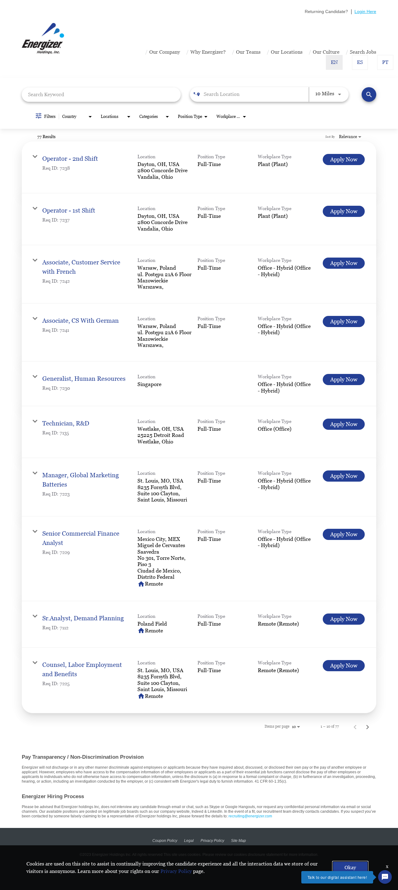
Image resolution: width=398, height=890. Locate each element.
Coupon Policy (164, 840)
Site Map (238, 840)
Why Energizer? (208, 52)
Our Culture (326, 52)
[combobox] (101, 94)
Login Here (365, 11)
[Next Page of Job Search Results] (367, 726)
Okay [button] (350, 867)
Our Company (164, 52)
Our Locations (287, 52)
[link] (199, 167)
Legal (189, 840)
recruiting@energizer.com (250, 816)
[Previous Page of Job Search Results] (355, 726)
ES (360, 62)
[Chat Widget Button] (385, 877)
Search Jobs (363, 52)
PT (385, 62)
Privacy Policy (212, 840)
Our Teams (248, 52)
